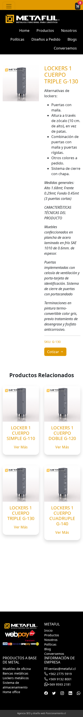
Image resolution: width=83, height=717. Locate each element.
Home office (11, 692)
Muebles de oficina (17, 669)
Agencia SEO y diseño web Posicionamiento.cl (41, 713)
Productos (45, 30)
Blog (47, 649)
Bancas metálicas (15, 673)
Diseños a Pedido (45, 39)
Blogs (72, 39)
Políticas (17, 39)
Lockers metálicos (16, 678)
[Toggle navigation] (9, 6)
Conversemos (65, 48)
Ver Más (21, 447)
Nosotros (69, 30)
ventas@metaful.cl (61, 669)
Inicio (48, 630)
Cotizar (53, 351)
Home (24, 30)
